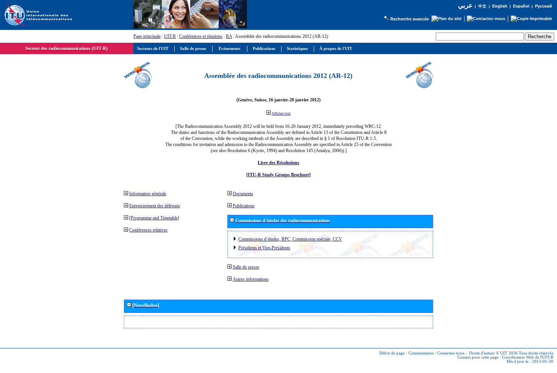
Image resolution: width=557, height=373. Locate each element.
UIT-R (170, 36)
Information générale (147, 193)
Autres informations (251, 279)
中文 (482, 6)
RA (229, 36)
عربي (465, 5)
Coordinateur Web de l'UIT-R (527, 357)
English (499, 6)
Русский (543, 6)
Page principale (147, 36)
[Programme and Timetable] (154, 218)
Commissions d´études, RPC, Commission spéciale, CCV (290, 239)
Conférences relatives (148, 230)
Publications (244, 205)
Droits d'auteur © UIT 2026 (493, 353)
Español (521, 6)
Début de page (392, 353)
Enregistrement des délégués (154, 205)
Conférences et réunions (200, 36)
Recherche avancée (409, 19)
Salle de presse (246, 267)
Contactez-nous (450, 353)
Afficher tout (281, 113)
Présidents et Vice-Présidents (264, 247)
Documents (243, 193)
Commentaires (420, 353)
